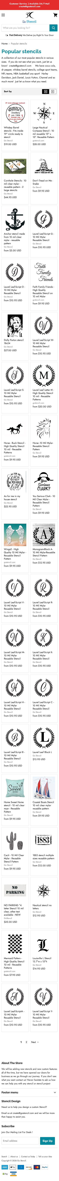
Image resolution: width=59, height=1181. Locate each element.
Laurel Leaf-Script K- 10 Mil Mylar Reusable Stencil (43, 655)
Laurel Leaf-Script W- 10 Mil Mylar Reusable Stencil (43, 343)
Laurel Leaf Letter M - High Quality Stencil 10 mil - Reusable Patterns (43, 394)
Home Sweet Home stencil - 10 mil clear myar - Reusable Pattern (14, 806)
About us (14, 1156)
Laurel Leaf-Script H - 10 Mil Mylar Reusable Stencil (14, 705)
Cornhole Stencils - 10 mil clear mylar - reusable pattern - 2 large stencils (15, 185)
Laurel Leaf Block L (42, 752)
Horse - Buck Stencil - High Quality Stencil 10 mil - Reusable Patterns (14, 447)
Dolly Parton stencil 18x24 (14, 341)
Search (4, 1156)
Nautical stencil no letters (42, 906)
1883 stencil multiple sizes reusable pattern (43, 856)
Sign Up (47, 1141)
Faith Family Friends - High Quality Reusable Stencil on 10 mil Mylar (43, 291)
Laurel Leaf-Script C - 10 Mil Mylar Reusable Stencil (43, 705)
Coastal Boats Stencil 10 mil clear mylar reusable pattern (43, 805)
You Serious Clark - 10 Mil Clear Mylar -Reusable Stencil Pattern (44, 500)
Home (5, 43)
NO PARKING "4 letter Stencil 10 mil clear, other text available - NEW (14, 910)
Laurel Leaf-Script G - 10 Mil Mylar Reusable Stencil (43, 237)
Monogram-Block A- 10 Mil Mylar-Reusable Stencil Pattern (44, 552)
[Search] (53, 27)
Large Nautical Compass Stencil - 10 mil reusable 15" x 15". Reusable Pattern (43, 132)
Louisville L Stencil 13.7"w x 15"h (42, 960)
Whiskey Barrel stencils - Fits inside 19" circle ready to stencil (13, 132)
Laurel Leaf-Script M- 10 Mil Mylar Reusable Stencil (14, 655)
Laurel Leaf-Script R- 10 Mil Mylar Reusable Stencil (43, 606)
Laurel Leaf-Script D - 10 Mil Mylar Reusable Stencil (14, 290)
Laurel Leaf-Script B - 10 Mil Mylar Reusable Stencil (14, 755)
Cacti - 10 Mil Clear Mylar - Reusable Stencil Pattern (14, 858)
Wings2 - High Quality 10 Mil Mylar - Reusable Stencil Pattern (15, 553)
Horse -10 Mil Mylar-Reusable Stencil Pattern (43, 446)
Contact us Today (28, 1156)
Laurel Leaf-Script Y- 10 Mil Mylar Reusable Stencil (43, 1014)
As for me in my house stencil (12, 497)
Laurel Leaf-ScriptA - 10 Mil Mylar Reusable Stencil (14, 1014)
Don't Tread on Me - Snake (43, 182)
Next (34, 1042)
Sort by (8, 91)
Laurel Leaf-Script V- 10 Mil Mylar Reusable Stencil (14, 606)
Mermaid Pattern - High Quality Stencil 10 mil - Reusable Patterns (14, 963)
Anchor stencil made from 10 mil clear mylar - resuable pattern (14, 238)
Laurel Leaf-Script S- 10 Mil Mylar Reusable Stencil (14, 393)
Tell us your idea (45, 1156)
